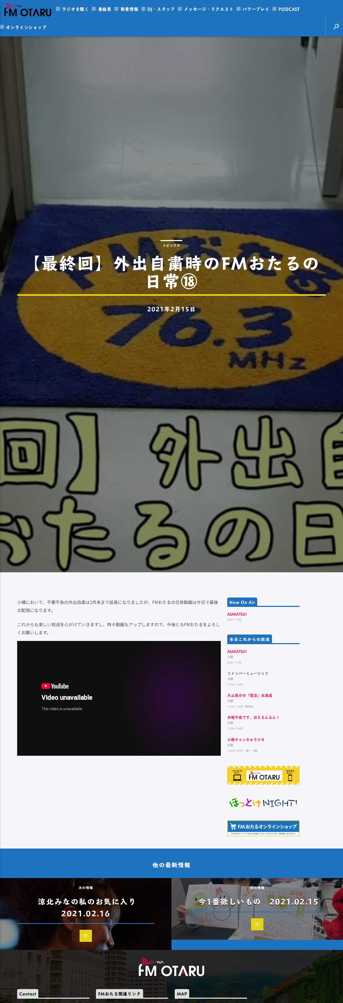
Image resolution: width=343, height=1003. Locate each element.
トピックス (171, 264)
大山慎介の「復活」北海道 (249, 736)
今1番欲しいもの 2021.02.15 (258, 943)
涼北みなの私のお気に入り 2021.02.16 (91, 948)
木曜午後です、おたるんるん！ (253, 758)
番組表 (104, 9)
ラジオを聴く (75, 9)
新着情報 (130, 9)
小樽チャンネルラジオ (246, 780)
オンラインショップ (26, 27)
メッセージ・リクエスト (209, 9)
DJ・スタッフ (161, 9)
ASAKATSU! (237, 655)
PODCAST (289, 9)
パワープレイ (256, 9)
